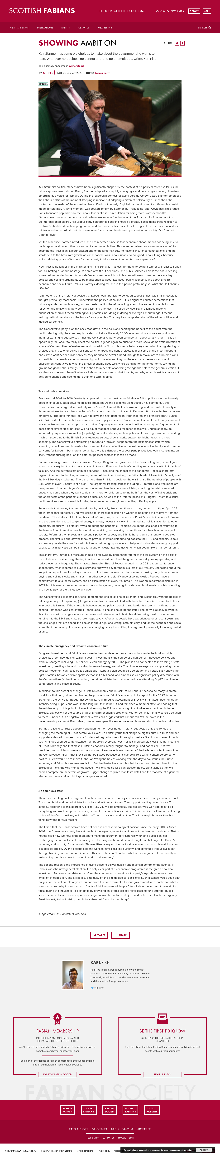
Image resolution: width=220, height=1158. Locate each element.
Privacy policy (104, 1151)
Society (109, 1110)
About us (83, 27)
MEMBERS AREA (162, 11)
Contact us (108, 1138)
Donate (194, 10)
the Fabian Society (57, 1074)
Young (88, 1110)
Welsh (130, 1110)
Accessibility (119, 1151)
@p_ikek (99, 987)
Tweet (101, 935)
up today (162, 1074)
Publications (45, 27)
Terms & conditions (84, 1151)
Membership (105, 27)
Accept (204, 1150)
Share (122, 935)
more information (184, 1150)
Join (207, 10)
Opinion (43, 84)
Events (65, 27)
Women (67, 1110)
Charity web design (49, 1151)
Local (152, 1110)
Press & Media (177, 11)
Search (202, 27)
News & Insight (19, 27)
